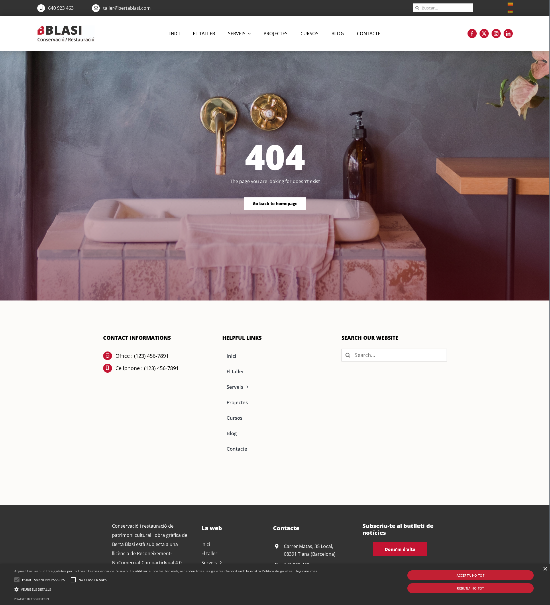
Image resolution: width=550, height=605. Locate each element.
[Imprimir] (66, 28)
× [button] (545, 569)
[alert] (275, 584)
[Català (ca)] (510, 3)
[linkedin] (508, 33)
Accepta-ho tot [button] (471, 575)
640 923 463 (61, 8)
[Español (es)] (510, 11)
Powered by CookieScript (31, 599)
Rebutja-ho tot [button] (470, 588)
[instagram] (496, 33)
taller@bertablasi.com (127, 8)
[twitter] (484, 33)
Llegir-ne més (305, 571)
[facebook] (472, 33)
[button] (17, 580)
